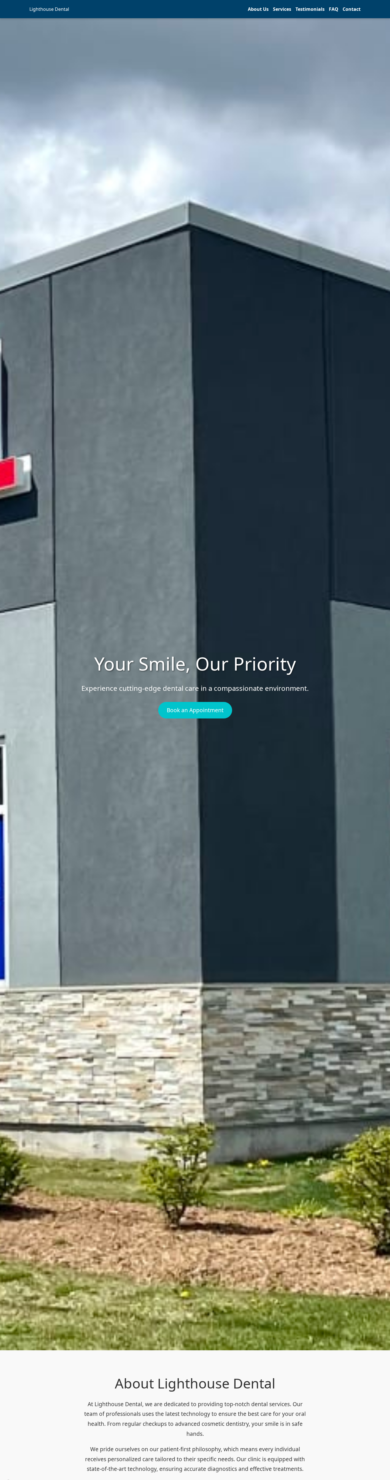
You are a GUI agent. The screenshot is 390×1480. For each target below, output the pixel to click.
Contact (352, 9)
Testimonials (310, 9)
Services (282, 9)
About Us (258, 9)
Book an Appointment (195, 710)
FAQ (333, 9)
